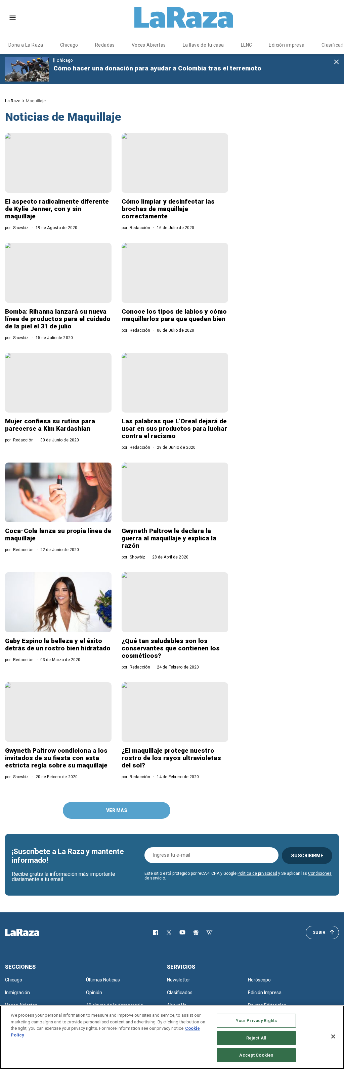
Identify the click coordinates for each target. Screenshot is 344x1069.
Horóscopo (259, 979)
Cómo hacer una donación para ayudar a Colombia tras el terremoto (157, 68)
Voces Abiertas (149, 45)
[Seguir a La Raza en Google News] (196, 932)
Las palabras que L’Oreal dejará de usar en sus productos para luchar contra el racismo (174, 428)
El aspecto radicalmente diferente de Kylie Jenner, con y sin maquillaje (57, 209)
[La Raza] (183, 17)
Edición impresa (286, 45)
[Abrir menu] (12, 17)
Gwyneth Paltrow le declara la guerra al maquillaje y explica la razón (169, 538)
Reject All (256, 1037)
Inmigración (17, 992)
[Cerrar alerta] (336, 62)
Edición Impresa (265, 992)
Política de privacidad (257, 873)
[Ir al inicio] (32, 932)
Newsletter (178, 979)
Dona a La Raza (25, 45)
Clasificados (179, 992)
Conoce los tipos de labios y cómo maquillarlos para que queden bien (174, 315)
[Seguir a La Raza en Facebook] (155, 932)
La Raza (12, 100)
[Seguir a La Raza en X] (169, 932)
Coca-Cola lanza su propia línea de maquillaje (58, 534)
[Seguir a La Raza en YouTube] (182, 932)
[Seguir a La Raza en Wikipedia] (209, 932)
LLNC (246, 45)
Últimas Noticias (103, 979)
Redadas (105, 45)
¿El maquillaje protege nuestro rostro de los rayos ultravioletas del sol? (171, 758)
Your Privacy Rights (256, 1020)
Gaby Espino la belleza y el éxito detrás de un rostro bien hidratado (58, 644)
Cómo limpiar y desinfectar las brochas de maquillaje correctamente (168, 209)
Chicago (69, 45)
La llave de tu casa (203, 45)
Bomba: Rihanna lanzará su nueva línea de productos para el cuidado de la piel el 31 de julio (58, 319)
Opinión (94, 992)
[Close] (333, 1036)
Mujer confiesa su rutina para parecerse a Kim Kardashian (50, 424)
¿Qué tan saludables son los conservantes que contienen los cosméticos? (171, 648)
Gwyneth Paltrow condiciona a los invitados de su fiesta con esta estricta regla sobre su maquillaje (56, 758)
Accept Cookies (256, 1055)
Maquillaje (36, 100)
